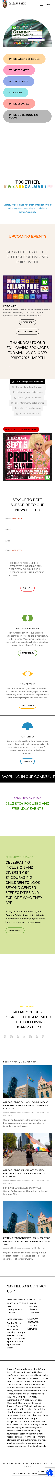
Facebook (33, 1319)
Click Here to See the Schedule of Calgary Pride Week (27, 257)
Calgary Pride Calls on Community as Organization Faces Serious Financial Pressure (26, 1105)
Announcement (28, 1112)
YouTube (32, 1325)
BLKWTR (27, 1467)
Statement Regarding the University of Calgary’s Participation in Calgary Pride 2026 (27, 1241)
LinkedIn (32, 1329)
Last (8, 541)
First (8, 529)
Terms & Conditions (21, 1474)
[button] (24, 59)
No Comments (40, 1248)
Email (14, 550)
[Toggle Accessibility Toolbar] (50, 1473)
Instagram (33, 1322)
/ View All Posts (28, 1062)
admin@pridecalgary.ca (12, 1112)
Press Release (40, 1112)
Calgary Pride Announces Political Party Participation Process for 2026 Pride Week (24, 1173)
